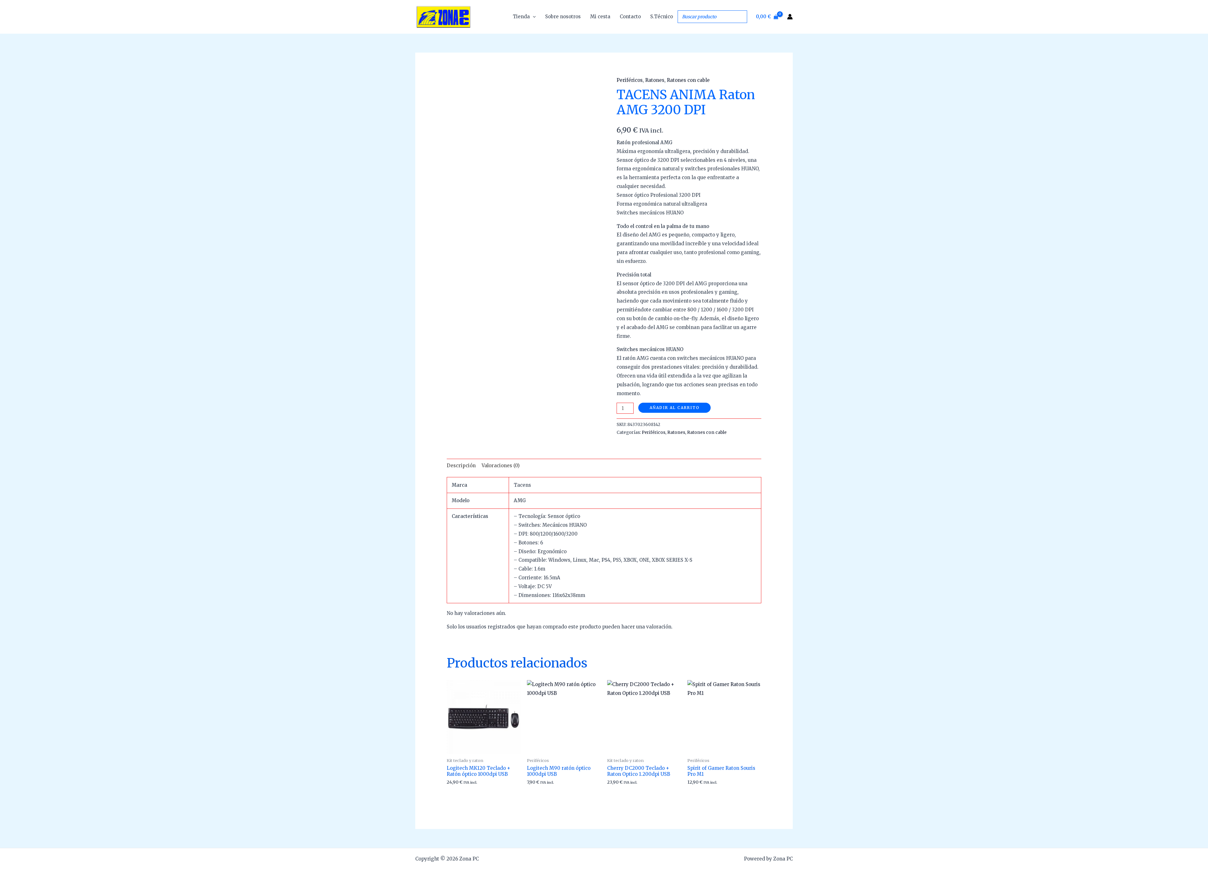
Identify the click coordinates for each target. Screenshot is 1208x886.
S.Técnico (661, 17)
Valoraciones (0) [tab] (501, 466)
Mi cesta (600, 17)
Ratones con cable (688, 80)
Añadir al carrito (675, 407)
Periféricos (630, 80)
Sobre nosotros (563, 17)
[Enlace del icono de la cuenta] (790, 17)
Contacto (630, 17)
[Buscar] (740, 16)
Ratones (654, 80)
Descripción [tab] (461, 466)
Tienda (521, 17)
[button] (533, 17)
